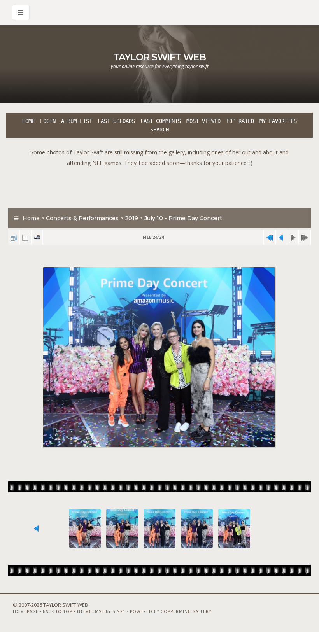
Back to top (57, 611)
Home (28, 121)
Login (48, 121)
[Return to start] (269, 237)
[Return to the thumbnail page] (13, 237)
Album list (76, 121)
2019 (131, 218)
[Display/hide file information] (25, 237)
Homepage (26, 611)
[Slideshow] (37, 237)
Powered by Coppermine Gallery (170, 611)
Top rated (240, 121)
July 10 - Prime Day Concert (183, 218)
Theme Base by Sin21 (101, 611)
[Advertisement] (159, 185)
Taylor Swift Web (159, 57)
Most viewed (203, 121)
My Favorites (278, 121)
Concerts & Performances (82, 218)
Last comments (160, 121)
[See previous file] (281, 237)
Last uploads (116, 121)
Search (159, 129)
